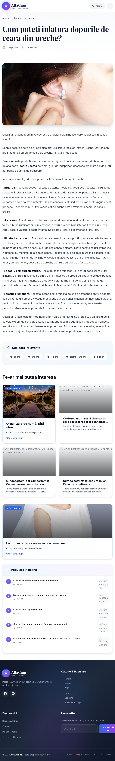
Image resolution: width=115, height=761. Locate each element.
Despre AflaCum (10, 721)
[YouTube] (13, 694)
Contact (6, 726)
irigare (54, 356)
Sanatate (18, 18)
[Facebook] (5, 694)
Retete (68, 683)
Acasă (5, 18)
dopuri (100, 356)
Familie (68, 678)
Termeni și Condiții (11, 737)
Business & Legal (73, 702)
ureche (36, 356)
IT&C (67, 688)
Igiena (31, 18)
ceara (17, 356)
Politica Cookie (9, 731)
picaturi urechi (78, 356)
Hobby (68, 693)
